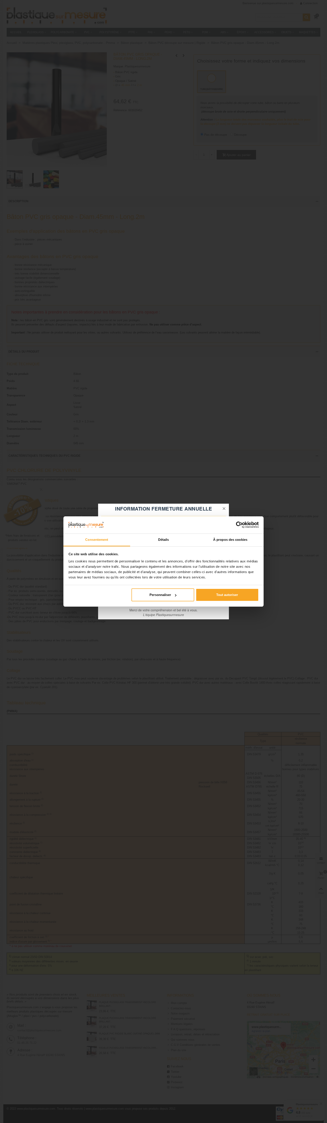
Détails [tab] (163, 539)
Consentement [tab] (96, 539)
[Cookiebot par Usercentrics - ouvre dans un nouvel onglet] (239, 524)
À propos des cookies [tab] (230, 539)
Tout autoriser (227, 595)
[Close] (224, 508)
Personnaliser (160, 595)
